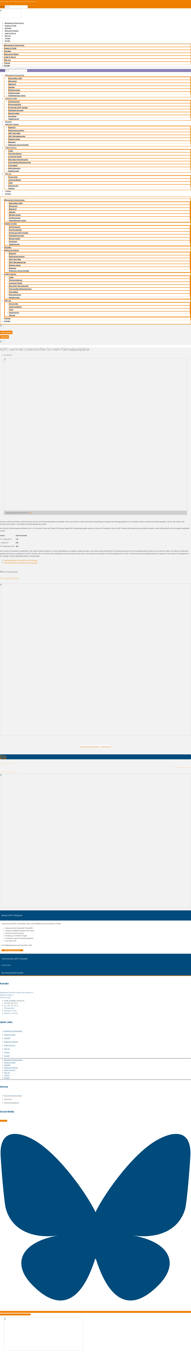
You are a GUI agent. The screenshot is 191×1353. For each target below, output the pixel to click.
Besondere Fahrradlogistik (18, 160)
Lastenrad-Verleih (15, 157)
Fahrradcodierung (15, 154)
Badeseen (12, 142)
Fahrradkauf (13, 165)
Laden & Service (10, 33)
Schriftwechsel (14, 102)
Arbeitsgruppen (14, 93)
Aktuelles (8, 28)
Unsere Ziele (13, 177)
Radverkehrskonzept (16, 110)
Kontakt (7, 41)
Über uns (8, 36)
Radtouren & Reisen (11, 31)
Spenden (12, 87)
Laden (11, 151)
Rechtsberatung (14, 168)
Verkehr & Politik (10, 26)
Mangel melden (14, 113)
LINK (31, 513)
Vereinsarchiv (13, 186)
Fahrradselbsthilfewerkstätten (20, 162)
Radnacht (12, 127)
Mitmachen (13, 81)
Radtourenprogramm (16, 130)
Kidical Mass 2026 (15, 78)
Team (11, 183)
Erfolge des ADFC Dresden (18, 108)
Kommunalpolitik (15, 105)
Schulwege (12, 116)
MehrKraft (12, 84)
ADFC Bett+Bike (14, 133)
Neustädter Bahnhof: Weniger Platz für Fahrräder (21, 560)
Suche (2, 7)
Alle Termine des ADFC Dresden (12, 973)
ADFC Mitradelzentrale (17, 136)
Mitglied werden (14, 90)
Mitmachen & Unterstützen (14, 23)
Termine (7, 38)
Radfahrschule (13, 171)
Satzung (11, 188)
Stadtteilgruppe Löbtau (16, 96)
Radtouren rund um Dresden (18, 145)
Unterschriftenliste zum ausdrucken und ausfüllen (21, 563)
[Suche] (29, 7)
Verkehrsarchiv (13, 119)
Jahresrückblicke (15, 180)
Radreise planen (14, 139)
